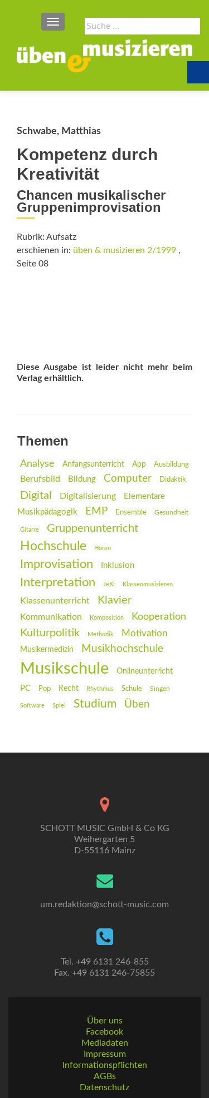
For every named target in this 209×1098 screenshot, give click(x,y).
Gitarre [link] (29, 530)
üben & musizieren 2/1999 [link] (124, 250)
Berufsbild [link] (40, 478)
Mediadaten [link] (104, 1042)
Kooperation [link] (159, 616)
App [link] (139, 464)
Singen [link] (160, 689)
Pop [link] (44, 688)
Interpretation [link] (57, 582)
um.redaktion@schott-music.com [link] (104, 904)
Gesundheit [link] (171, 513)
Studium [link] (95, 704)
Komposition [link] (107, 618)
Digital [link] (36, 495)
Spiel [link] (59, 706)
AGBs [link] (105, 1076)
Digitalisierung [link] (88, 496)
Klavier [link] (115, 600)
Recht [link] (69, 689)
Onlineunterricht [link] (144, 671)
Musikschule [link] (64, 668)
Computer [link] (128, 478)
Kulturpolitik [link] (50, 633)
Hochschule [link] (53, 546)
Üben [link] (137, 704)
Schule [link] (131, 689)
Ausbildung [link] (171, 464)
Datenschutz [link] (104, 1087)
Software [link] (32, 706)
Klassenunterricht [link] (55, 600)
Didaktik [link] (172, 479)
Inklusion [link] (117, 565)
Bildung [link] (82, 479)
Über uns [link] (105, 1020)
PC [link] (25, 688)
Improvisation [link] (56, 564)
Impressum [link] (105, 1054)
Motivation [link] (144, 633)
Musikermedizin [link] (47, 650)
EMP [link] (96, 511)
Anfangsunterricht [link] (93, 464)
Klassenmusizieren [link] (148, 584)
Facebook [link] (104, 1031)
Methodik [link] (101, 634)
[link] (104, 56)
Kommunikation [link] (51, 616)
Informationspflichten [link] (104, 1065)
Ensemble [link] (131, 512)
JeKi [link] (109, 584)
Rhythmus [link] (100, 689)
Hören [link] (102, 548)
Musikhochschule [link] (122, 649)
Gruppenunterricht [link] (92, 528)
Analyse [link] (37, 463)
